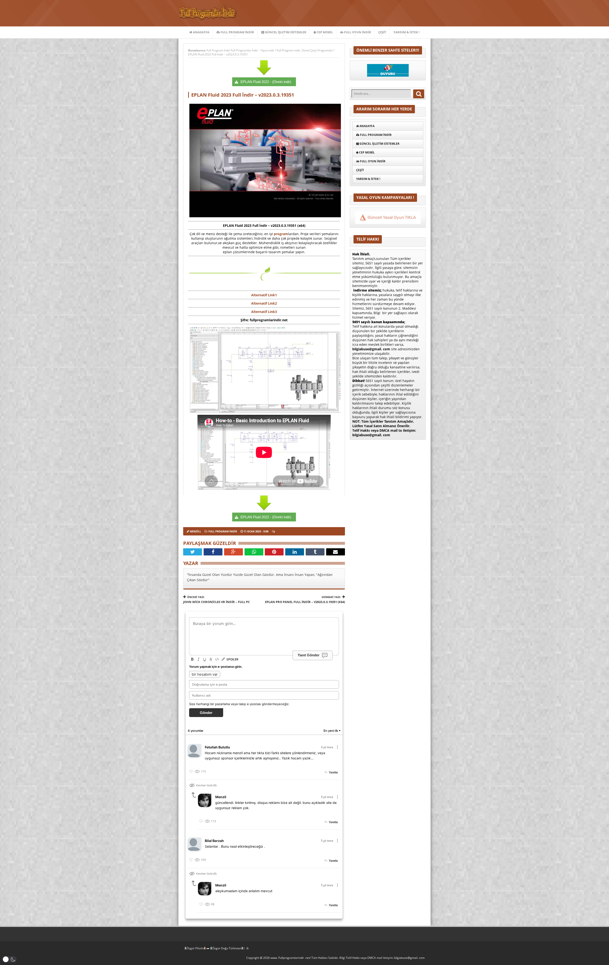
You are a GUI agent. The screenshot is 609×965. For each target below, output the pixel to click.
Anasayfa (200, 32)
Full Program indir (237, 32)
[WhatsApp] (254, 551)
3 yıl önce (327, 747)
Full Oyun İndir (357, 32)
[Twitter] (192, 551)
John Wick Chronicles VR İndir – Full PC (216, 599)
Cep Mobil (324, 32)
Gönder (206, 713)
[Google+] (233, 551)
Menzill (195, 531)
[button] (9, 959)
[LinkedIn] (294, 551)
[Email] (335, 551)
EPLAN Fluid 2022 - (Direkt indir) (266, 82)
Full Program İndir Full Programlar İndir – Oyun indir (240, 50)
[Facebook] (213, 551)
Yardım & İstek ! (406, 32)
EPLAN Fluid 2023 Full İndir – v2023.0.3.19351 (218, 54)
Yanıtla (333, 772)
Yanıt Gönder (308, 655)
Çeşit (382, 32)
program (281, 234)
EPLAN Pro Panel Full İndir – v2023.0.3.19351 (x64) (305, 599)
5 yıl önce (327, 841)
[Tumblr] (315, 551)
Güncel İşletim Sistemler (285, 32)
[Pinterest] (274, 551)
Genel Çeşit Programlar (317, 50)
